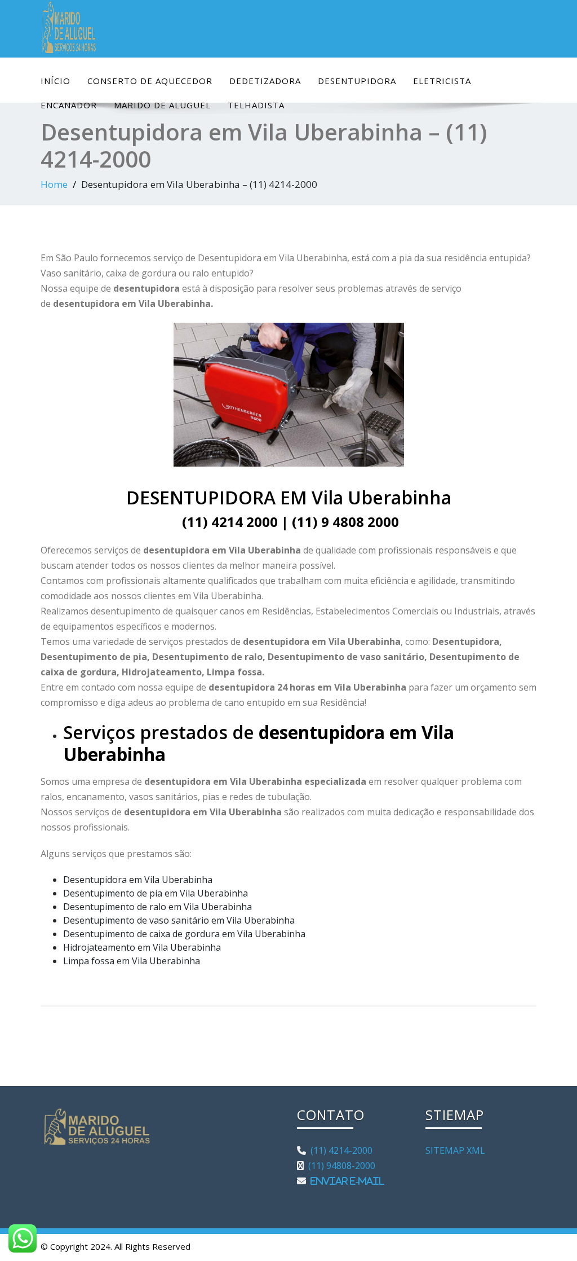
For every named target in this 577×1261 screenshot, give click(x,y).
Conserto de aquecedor (149, 80)
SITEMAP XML (455, 1150)
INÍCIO (55, 80)
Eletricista (442, 80)
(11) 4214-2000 (339, 1150)
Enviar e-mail (345, 1180)
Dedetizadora (265, 80)
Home (54, 184)
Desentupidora (357, 80)
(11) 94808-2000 (339, 1165)
